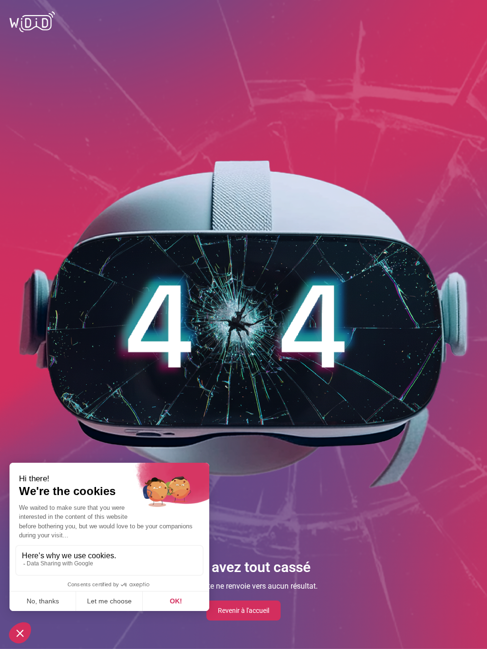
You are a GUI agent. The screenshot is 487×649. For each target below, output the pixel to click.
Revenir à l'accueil (243, 610)
